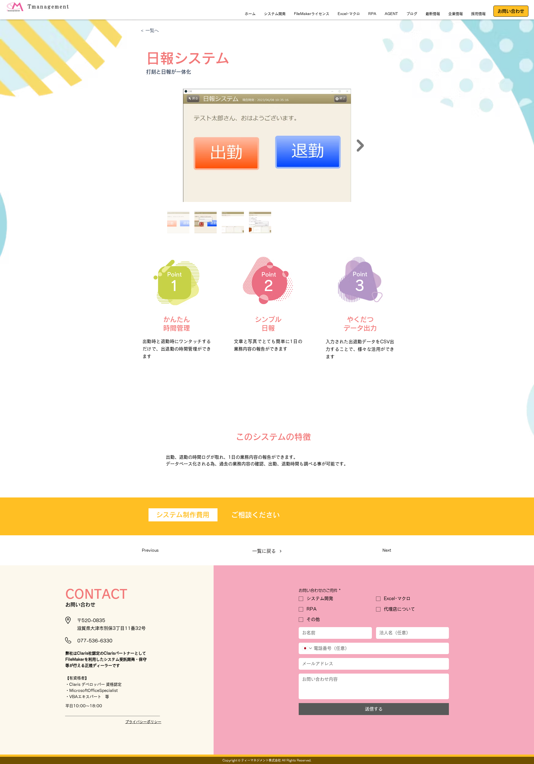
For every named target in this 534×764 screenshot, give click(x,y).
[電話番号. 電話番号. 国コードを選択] (307, 648)
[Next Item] (360, 145)
